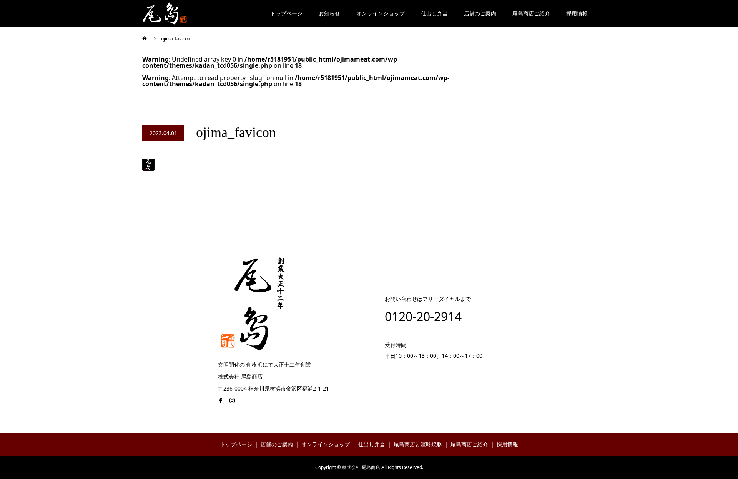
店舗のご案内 (480, 13)
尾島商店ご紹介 (531, 13)
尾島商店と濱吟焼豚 (418, 444)
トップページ (286, 13)
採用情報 (577, 13)
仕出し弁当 (434, 13)
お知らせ (329, 13)
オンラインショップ (380, 13)
